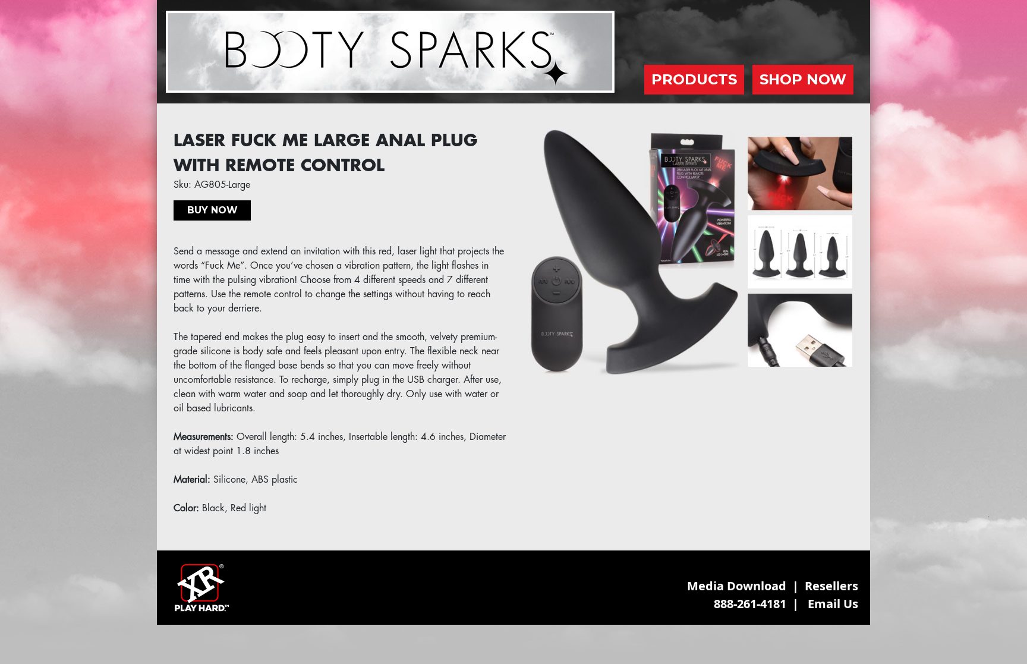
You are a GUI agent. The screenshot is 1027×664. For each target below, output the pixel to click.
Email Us (833, 604)
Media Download (736, 586)
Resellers (831, 586)
